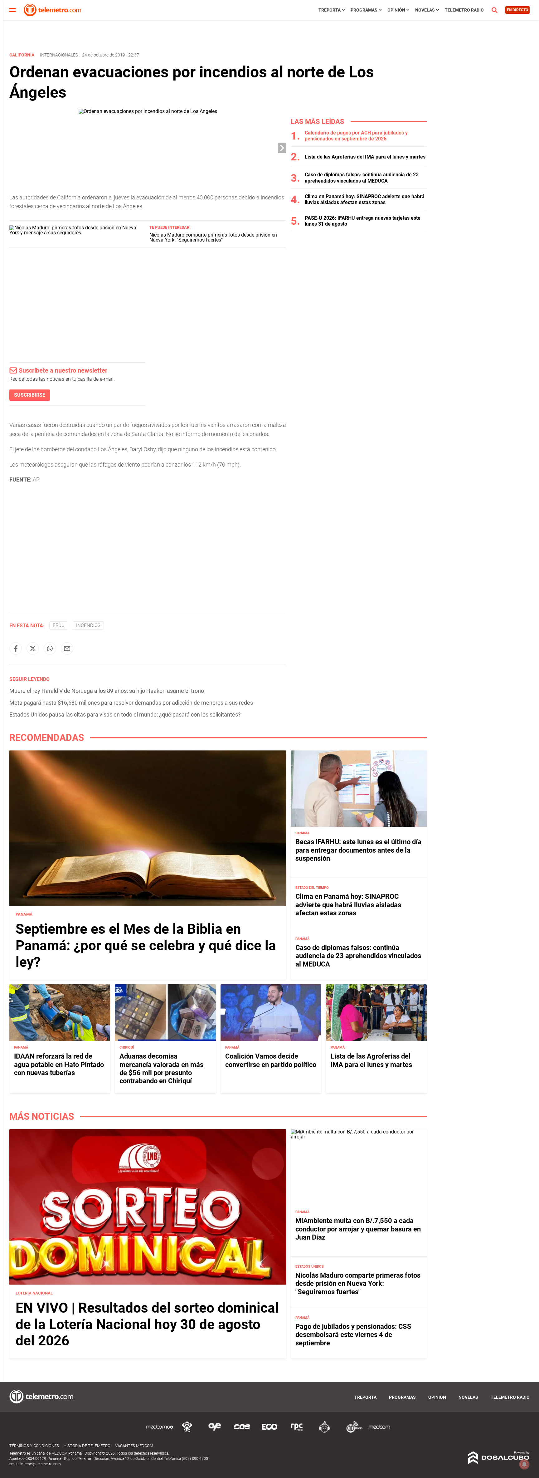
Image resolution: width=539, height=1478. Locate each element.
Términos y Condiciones (34, 1445)
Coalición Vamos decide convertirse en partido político (270, 1060)
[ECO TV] (269, 1432)
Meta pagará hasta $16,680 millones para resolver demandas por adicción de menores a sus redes (131, 702)
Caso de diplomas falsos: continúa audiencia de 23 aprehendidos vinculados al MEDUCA (362, 178)
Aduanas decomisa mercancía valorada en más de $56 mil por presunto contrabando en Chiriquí (161, 1068)
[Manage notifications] (524, 1464)
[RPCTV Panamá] (187, 1432)
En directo (517, 10)
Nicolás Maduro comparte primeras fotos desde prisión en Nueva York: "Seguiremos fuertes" (213, 237)
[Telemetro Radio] (352, 1432)
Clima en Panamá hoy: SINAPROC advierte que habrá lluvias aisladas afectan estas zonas (365, 199)
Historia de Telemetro (87, 1445)
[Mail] (67, 648)
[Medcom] (379, 1432)
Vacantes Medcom (134, 1445)
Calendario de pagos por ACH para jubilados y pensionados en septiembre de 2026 (356, 136)
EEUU (59, 625)
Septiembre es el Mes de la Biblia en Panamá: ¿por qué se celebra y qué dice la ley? (146, 945)
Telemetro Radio (464, 10)
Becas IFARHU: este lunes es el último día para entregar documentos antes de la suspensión (358, 850)
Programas (364, 10)
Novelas (425, 10)
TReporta (329, 10)
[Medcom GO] (159, 1432)
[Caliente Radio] (324, 1432)
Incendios (88, 625)
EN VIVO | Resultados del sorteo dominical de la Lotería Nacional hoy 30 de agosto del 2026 (147, 1324)
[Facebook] (15, 648)
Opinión (396, 10)
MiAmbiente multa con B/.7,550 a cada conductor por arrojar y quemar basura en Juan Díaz (358, 1229)
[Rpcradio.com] (297, 1432)
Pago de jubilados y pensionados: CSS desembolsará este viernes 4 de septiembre (353, 1335)
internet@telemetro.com (40, 1464)
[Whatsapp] (50, 648)
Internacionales (59, 54)
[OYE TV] (214, 1432)
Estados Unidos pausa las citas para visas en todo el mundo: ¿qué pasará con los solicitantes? (125, 714)
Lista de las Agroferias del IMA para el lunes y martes (365, 157)
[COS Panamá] (242, 1432)
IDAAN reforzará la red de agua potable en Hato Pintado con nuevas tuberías (59, 1064)
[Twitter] (33, 648)
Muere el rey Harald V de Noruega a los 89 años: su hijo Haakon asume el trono (106, 691)
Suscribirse (29, 395)
